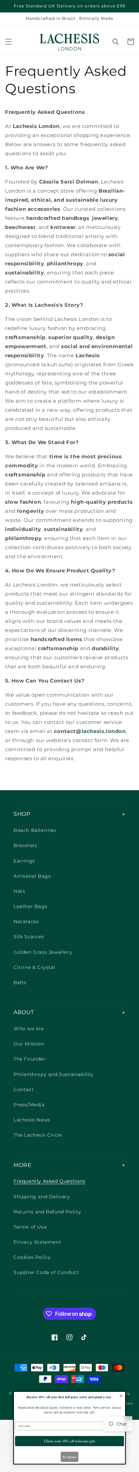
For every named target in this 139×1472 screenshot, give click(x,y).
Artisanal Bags (32, 876)
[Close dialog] (121, 1396)
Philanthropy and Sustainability (53, 1074)
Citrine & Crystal (34, 967)
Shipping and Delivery (41, 1197)
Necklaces (26, 921)
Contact (23, 1089)
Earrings (24, 861)
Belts (20, 982)
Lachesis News (31, 1120)
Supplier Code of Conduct (46, 1272)
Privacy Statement (37, 1242)
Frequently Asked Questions (49, 1181)
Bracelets (25, 845)
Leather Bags (30, 906)
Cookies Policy (32, 1257)
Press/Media (29, 1105)
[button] (8, 41)
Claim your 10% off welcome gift (69, 1440)
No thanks (69, 1456)
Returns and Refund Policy (47, 1212)
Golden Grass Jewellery (42, 952)
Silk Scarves (28, 937)
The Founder (29, 1059)
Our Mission (28, 1044)
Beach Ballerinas (34, 830)
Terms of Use (30, 1227)
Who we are (28, 1029)
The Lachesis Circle (37, 1135)
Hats (19, 891)
